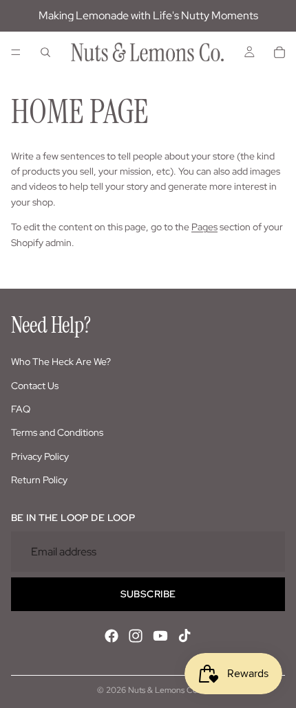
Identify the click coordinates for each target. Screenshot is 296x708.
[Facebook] (111, 636)
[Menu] (16, 52)
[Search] (45, 52)
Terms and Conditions (57, 432)
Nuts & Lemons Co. (164, 690)
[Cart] (279, 52)
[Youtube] (160, 636)
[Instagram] (135, 636)
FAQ (20, 409)
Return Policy (39, 480)
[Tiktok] (184, 636)
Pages (204, 227)
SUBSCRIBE (148, 594)
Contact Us (35, 385)
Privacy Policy (40, 456)
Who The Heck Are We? (61, 361)
